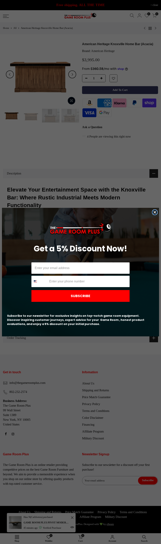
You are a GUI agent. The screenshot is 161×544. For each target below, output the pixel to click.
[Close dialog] (154, 212)
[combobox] (39, 281)
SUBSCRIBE (80, 295)
